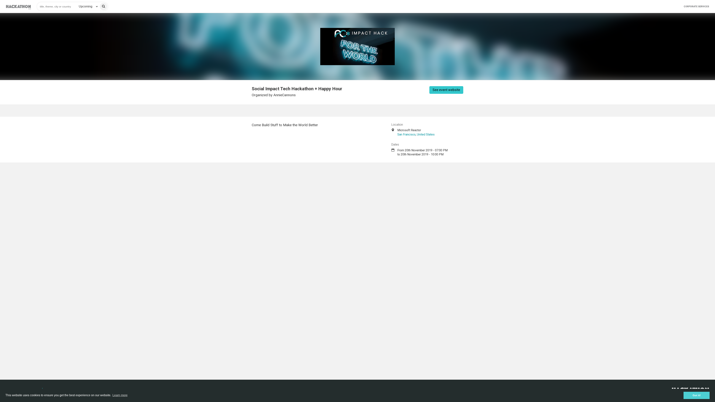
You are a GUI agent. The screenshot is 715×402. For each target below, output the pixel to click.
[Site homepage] (18, 6)
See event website (446, 90)
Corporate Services (696, 6)
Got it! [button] (697, 395)
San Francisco (406, 134)
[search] (103, 6)
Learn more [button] (120, 395)
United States (426, 134)
